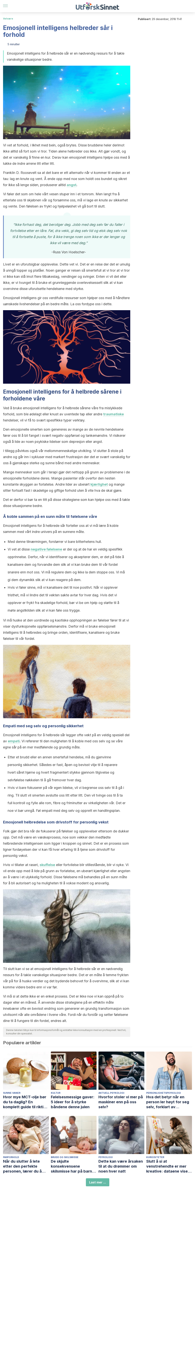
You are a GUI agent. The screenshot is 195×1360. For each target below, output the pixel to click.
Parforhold (11, 1157)
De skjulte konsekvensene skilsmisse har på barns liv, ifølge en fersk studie (74, 1166)
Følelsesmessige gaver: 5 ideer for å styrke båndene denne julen (72, 1102)
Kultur (55, 1092)
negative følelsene (46, 549)
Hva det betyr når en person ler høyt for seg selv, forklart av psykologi (167, 1102)
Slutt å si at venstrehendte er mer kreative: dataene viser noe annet (167, 1166)
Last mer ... (97, 1182)
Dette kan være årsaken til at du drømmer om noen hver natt (120, 1166)
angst (71, 185)
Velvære (8, 18)
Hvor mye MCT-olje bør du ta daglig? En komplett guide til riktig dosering (24, 1102)
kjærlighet (99, 484)
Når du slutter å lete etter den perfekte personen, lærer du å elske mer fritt (22, 1166)
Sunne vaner (11, 1092)
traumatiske (113, 414)
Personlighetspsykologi (163, 1092)
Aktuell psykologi (111, 1092)
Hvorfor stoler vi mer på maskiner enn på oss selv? (120, 1102)
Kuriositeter (155, 1157)
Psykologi (105, 1157)
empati (14, 741)
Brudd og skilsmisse (64, 1157)
